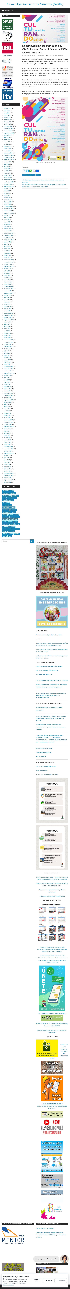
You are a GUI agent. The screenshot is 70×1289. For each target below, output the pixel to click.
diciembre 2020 (8, 260)
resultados (6, 529)
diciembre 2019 (8, 286)
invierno (32, 175)
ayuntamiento (7, 495)
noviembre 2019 (8, 289)
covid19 (5, 514)
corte (13, 512)
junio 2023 (7, 193)
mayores (5, 524)
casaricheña (6, 502)
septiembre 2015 (9, 400)
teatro (11, 533)
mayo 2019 (7, 302)
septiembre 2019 (9, 293)
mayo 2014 (7, 435)
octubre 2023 (8, 184)
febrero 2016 (7, 389)
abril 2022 (7, 224)
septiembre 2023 (9, 186)
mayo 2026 (7, 115)
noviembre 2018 (8, 315)
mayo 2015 (7, 409)
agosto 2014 (7, 429)
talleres (5, 533)
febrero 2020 (8, 282)
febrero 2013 (7, 469)
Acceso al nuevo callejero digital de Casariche (49, 635)
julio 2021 (6, 244)
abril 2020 (7, 277)
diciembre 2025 (8, 126)
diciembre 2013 (8, 446)
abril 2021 (7, 251)
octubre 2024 (8, 157)
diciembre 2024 (8, 153)
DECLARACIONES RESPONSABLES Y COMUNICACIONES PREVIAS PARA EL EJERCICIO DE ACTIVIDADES (52, 1106)
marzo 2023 (7, 200)
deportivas (6, 517)
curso (17, 514)
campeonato (12, 498)
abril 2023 (7, 197)
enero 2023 (7, 204)
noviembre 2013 (8, 449)
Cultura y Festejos (52, 55)
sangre (17, 529)
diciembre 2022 (8, 206)
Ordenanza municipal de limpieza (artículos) (52, 896)
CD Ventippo (6, 507)
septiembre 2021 (8, 240)
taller (13, 531)
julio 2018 (6, 324)
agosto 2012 (7, 482)
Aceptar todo (36, 1280)
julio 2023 (7, 191)
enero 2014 (7, 444)
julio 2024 (7, 164)
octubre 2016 (7, 371)
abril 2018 (7, 331)
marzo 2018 (7, 333)
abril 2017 (7, 357)
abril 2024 (7, 171)
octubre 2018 (7, 317)
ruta (12, 529)
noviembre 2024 (9, 155)
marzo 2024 (7, 173)
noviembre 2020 (9, 262)
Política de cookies (8, 1285)
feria (15, 519)
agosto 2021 (7, 242)
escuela (10, 519)
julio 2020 (7, 271)
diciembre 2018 (8, 313)
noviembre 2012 (8, 475)
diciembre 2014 (8, 420)
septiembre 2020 (9, 266)
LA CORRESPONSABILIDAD (46, 1013)
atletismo (13, 493)
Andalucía (5, 493)
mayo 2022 (7, 222)
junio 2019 (7, 300)
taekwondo (6, 531)
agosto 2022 (7, 215)
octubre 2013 (7, 451)
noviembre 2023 (8, 182)
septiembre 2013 (8, 453)
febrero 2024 (8, 175)
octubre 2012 (7, 478)
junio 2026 (7, 113)
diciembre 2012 (8, 473)
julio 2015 (6, 404)
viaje (9, 536)
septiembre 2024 (9, 159)
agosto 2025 (7, 135)
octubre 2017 (7, 344)
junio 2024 (7, 166)
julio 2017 (6, 351)
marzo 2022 (7, 226)
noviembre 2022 (8, 208)
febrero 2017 (7, 362)
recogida (12, 526)
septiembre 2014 (9, 426)
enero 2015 (7, 417)
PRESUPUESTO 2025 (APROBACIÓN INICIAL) (49, 666)
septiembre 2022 (9, 213)
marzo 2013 (7, 466)
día (18, 517)
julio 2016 (6, 377)
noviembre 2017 (8, 342)
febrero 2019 (7, 308)
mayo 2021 (7, 248)
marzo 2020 (7, 280)
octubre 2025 (8, 131)
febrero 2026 (8, 122)
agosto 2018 (7, 322)
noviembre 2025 (9, 128)
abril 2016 (7, 384)
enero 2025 (7, 151)
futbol (4, 521)
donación (13, 517)
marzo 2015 (7, 413)
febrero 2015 (7, 415)
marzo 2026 (7, 119)
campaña (5, 498)
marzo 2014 (7, 440)
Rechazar (49, 1280)
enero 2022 (7, 231)
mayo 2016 (7, 382)
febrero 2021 (7, 255)
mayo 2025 (7, 142)
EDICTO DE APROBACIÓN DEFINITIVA (47, 670)
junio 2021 (7, 246)
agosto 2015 (7, 402)
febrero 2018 (7, 335)
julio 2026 (7, 111)
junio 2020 (7, 273)
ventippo (16, 533)
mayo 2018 (7, 328)
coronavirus (6, 512)
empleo (5, 519)
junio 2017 (7, 353)
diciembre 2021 (8, 233)
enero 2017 (7, 364)
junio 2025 (7, 139)
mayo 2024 (7, 168)
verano (5, 536)
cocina (13, 507)
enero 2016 (7, 391)
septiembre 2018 (9, 320)
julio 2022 (7, 217)
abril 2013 (7, 464)
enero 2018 (7, 337)
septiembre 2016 (9, 373)
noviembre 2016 (8, 369)
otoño (38, 175)
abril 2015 (7, 411)
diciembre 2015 (8, 393)
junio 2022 (7, 220)
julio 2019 (6, 297)
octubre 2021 (7, 237)
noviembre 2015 (8, 395)
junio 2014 (7, 433)
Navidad (11, 524)
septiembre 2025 (9, 133)
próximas (5, 526)
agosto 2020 (7, 268)
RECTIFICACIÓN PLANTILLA (44, 674)
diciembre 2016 (8, 366)
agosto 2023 (7, 188)
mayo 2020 (7, 275)
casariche (10, 500)
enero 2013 (7, 471)
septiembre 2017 (8, 346)
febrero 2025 (8, 148)
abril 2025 (7, 144)
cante (4, 500)
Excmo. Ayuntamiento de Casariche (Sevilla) (35, 4)
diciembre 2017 (8, 340)
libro (15, 521)
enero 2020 (7, 284)
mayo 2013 (7, 462)
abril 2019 (7, 304)
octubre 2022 (8, 211)
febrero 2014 (7, 442)
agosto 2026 (7, 108)
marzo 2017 (7, 360)
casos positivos (7, 505)
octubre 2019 (7, 291)
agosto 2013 (7, 455)
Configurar (61, 1280)
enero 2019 (7, 311)
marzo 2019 (7, 306)
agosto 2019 (7, 295)
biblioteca (15, 495)
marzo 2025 (7, 146)
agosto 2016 (7, 375)
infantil (10, 521)
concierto (6, 510)
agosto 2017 (7, 348)
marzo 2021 (7, 253)
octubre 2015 (7, 397)
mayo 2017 (7, 355)
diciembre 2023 (8, 179)
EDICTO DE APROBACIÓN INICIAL (46, 766)
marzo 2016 (7, 386)
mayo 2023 (7, 195)
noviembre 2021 (8, 235)
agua (12, 490)
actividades (6, 490)
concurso (13, 510)
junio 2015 (7, 406)
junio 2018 (7, 326)
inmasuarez (41, 55)
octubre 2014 (7, 424)
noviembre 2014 (8, 422)
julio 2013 (6, 458)
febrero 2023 (7, 202)
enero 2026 (7, 124)
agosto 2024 (7, 162)
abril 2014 (7, 437)
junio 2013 (7, 460)
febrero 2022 (7, 228)
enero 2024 (7, 177)
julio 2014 (6, 431)
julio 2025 (7, 137)
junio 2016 (7, 380)
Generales (60, 55)
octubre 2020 (8, 264)
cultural (25, 175)
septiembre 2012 (8, 480)
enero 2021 (7, 257)
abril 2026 (7, 117)
